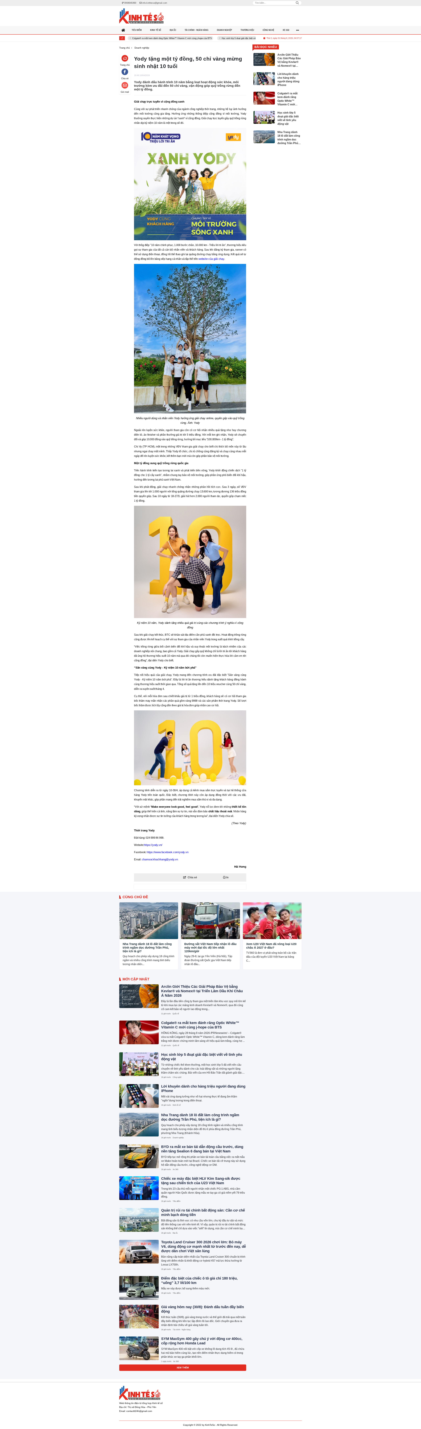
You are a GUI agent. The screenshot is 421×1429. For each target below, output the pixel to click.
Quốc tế (176, 1014)
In (227, 877)
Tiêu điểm (176, 1201)
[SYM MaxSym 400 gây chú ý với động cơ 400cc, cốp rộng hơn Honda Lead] (139, 1348)
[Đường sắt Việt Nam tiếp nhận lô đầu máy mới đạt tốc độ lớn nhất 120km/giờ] (210, 920)
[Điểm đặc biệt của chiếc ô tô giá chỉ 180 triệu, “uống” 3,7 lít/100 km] (139, 1288)
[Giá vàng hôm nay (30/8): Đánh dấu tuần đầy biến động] (139, 1316)
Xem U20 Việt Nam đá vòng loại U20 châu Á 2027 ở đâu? (271, 945)
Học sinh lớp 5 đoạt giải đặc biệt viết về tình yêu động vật (193, 38)
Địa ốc (175, 1233)
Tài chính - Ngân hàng (181, 1330)
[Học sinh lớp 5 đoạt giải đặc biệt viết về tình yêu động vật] (139, 1064)
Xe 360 (175, 1169)
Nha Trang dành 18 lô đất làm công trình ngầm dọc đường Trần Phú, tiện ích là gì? (147, 947)
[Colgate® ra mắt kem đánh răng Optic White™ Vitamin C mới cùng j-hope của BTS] (139, 1032)
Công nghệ (177, 1077)
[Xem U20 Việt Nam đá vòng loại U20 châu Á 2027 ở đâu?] (272, 920)
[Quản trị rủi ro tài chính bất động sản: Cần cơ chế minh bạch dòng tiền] (139, 1220)
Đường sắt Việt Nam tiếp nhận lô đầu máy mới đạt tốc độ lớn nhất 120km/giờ (210, 947)
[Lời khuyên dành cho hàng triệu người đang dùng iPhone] (139, 1096)
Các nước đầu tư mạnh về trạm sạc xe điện (198, 1370)
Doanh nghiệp (127, 936)
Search (297, 3)
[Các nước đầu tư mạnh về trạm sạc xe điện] (139, 1380)
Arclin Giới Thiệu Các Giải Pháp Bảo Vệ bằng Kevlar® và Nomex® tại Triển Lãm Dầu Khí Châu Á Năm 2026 (202, 991)
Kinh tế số (177, 1105)
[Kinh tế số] (141, 16)
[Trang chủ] (123, 30)
